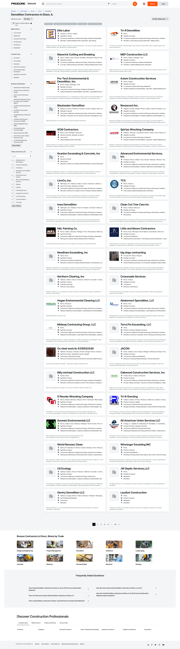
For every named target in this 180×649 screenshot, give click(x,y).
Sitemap (82, 644)
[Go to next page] (118, 524)
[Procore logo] (18, 4)
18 (115, 524)
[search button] (135, 4)
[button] (12, 33)
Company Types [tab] (23, 623)
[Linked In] (148, 645)
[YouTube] (163, 645)
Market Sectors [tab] (36, 623)
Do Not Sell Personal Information (70, 644)
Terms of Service (55, 644)
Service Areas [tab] (64, 623)
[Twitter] (155, 645)
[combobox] (121, 3)
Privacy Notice (45, 644)
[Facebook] (151, 645)
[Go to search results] (30, 156)
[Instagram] (159, 645)
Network (32, 4)
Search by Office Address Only (22, 24)
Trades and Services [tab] (50, 623)
